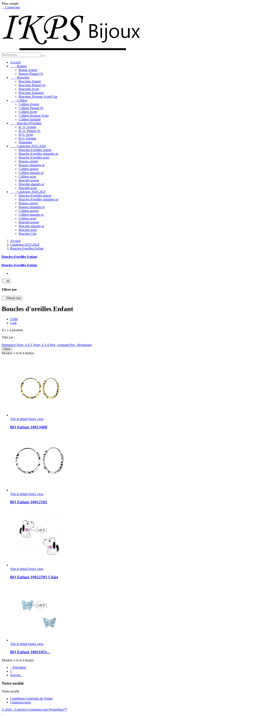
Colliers (18, 100)
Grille (14, 319)
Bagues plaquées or (32, 165)
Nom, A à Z (25, 345)
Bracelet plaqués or (31, 184)
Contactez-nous (20, 702)
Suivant (16, 675)
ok (6, 281)
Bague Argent (28, 70)
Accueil (15, 62)
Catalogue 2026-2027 (28, 192)
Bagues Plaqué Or (31, 74)
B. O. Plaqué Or (29, 131)
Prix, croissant (60, 345)
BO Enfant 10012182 (28, 502)
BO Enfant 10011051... (30, 652)
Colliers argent (28, 169)
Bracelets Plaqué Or (32, 85)
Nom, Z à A (41, 345)
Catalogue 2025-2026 (28, 146)
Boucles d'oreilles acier (34, 157)
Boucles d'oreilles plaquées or (38, 153)
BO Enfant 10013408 (28, 427)
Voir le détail (19, 419)
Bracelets (19, 77)
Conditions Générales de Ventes (31, 698)
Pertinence (9, 345)
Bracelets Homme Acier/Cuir (38, 96)
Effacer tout (12, 298)
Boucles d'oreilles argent (35, 150)
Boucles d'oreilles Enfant (19, 256)
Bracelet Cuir (27, 233)
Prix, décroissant (81, 345)
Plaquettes (25, 142)
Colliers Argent (29, 104)
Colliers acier (27, 176)
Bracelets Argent (30, 81)
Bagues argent (28, 161)
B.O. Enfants (27, 138)
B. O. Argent (27, 127)
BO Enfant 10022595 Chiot (34, 577)
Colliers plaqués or (31, 172)
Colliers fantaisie (30, 119)
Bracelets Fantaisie (31, 93)
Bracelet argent (29, 180)
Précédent (18, 667)
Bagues (18, 66)
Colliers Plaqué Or (31, 108)
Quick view (36, 419)
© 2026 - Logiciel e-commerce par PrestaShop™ (34, 709)
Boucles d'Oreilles (25, 123)
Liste (13, 323)
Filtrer (6, 349)
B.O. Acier (26, 134)
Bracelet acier (28, 188)
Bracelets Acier (29, 89)
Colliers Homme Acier (34, 115)
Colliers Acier (28, 112)
